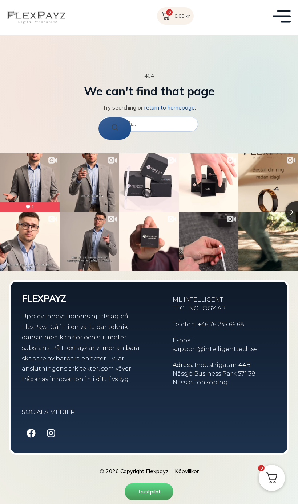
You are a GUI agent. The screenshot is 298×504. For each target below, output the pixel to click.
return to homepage (169, 107)
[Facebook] (31, 433)
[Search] (114, 128)
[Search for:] (149, 124)
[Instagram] (51, 433)
